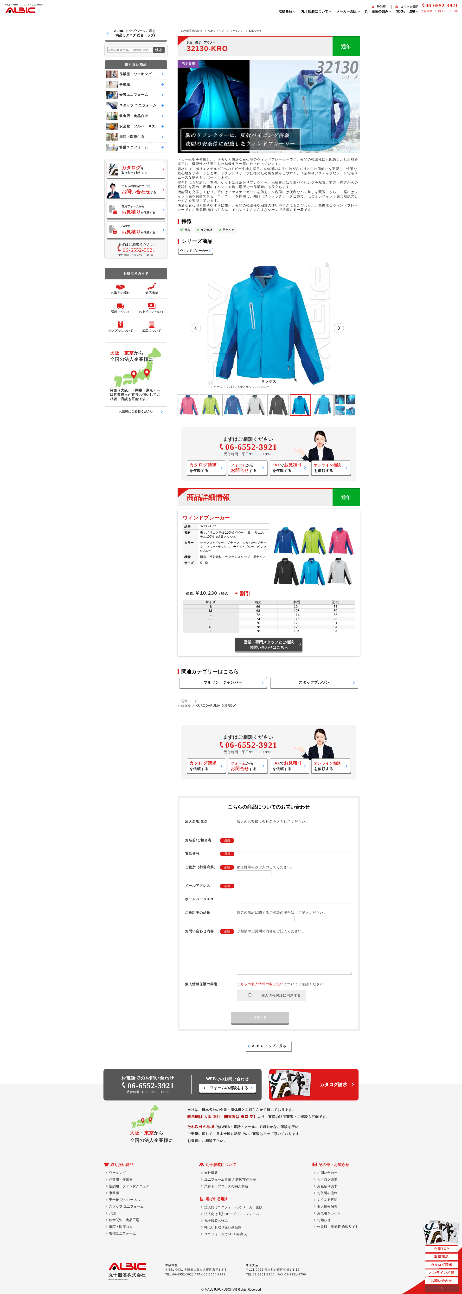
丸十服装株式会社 (191, 30)
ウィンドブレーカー (194, 250)
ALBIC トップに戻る (269, 1046)
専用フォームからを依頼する (138, 209)
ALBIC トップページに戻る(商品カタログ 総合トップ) (135, 33)
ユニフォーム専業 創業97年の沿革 (230, 1179)
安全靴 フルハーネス (124, 1200)
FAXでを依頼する (138, 229)
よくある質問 (409, 6)
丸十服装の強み (216, 1221)
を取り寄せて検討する (135, 170)
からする (244, 468)
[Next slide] (339, 328)
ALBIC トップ (216, 30)
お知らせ (324, 1220)
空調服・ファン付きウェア (129, 1186)
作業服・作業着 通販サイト (338, 1227)
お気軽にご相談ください (136, 411)
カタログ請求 (441, 1265)
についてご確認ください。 (282, 984)
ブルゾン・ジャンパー (223, 682)
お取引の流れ (327, 1193)
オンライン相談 (441, 1273)
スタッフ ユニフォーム (126, 1206)
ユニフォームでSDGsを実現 (225, 1234)
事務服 (114, 1193)
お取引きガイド (329, 1213)
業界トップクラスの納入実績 (226, 1186)
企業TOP (441, 1249)
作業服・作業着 (121, 1179)
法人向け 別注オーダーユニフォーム (231, 1214)
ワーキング (236, 30)
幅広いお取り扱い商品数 (222, 1227)
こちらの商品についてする (139, 189)
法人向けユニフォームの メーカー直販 (233, 1207)
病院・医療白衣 (121, 1227)
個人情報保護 (327, 1206)
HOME (381, 6)
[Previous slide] (196, 328)
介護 (112, 1213)
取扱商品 (441, 1257)
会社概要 (211, 1173)
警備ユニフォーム (122, 1233)
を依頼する (203, 467)
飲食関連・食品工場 (124, 1220)
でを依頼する (287, 467)
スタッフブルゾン (314, 682)
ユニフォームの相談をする (225, 1088)
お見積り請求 (327, 1186)
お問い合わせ (441, 1280)
